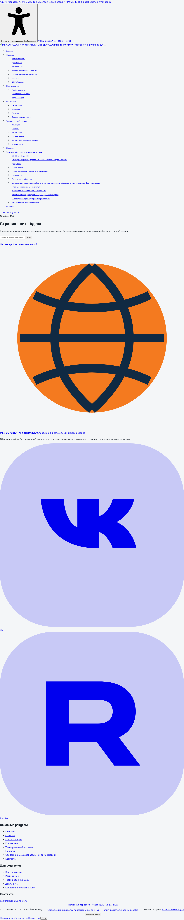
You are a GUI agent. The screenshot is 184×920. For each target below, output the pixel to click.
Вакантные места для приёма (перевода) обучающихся (35, 194)
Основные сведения (20, 156)
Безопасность (17, 144)
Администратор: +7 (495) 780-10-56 (19, 1)
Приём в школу (18, 90)
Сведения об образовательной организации (25, 152)
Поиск (68, 40)
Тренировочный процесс (16, 121)
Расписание (17, 105)
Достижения (17, 62)
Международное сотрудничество (26, 202)
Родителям (11, 101)
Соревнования (18, 136)
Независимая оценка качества (24, 70)
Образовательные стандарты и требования (30, 171)
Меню (43, 918)
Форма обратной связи (51, 40)
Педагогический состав (22, 179)
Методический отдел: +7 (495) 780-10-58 (61, 1)
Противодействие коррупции (24, 74)
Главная (9, 51)
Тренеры (15, 113)
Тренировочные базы (21, 93)
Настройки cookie (93, 915)
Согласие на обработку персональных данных (73, 909)
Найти (28, 237)
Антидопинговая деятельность (25, 140)
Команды (16, 109)
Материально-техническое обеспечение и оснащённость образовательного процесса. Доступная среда (56, 183)
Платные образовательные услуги (26, 187)
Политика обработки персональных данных (93, 904)
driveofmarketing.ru (173, 909)
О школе (10, 55)
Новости (9, 148)
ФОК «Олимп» (18, 82)
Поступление (7, 917)
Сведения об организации (20, 887)
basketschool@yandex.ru (98, 1)
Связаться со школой (25, 244)
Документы (16, 163)
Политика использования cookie (120, 909)
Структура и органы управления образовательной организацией (39, 159)
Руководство (17, 66)
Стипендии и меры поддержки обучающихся (31, 198)
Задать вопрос (18, 97)
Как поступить (11, 212)
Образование (17, 167)
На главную (6, 244)
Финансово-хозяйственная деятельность (29, 191)
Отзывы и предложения (22, 117)
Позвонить (34, 917)
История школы (18, 58)
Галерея (15, 78)
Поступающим (12, 86)
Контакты (10, 206)
